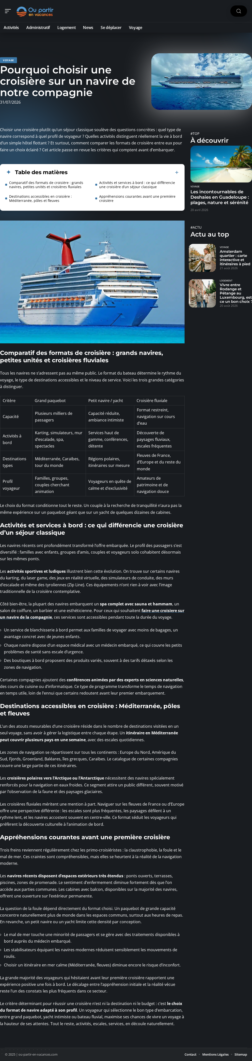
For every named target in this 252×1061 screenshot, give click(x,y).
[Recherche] (238, 11)
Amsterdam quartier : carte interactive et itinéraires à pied (235, 257)
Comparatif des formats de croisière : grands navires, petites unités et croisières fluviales (46, 184)
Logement (226, 280)
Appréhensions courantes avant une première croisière (137, 198)
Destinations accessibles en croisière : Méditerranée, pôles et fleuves (40, 198)
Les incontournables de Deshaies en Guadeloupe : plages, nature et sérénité (219, 197)
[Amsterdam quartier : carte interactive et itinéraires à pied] (202, 258)
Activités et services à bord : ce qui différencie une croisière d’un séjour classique (137, 184)
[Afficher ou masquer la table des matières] (123, 172)
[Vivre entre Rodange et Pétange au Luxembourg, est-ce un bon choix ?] (202, 293)
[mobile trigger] (9, 11)
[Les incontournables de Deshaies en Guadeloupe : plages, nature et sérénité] (221, 164)
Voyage (8, 60)
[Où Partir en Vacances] (35, 11)
